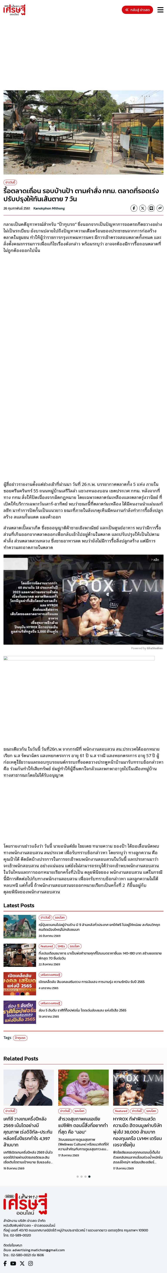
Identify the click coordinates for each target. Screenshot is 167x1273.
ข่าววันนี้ (10, 182)
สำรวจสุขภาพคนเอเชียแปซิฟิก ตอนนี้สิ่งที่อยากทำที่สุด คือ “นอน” (83, 1125)
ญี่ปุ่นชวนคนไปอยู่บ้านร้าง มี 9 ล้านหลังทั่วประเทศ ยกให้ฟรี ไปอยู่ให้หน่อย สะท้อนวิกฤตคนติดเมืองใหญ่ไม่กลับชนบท (99, 927)
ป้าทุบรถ (20, 1038)
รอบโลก (60, 917)
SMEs (61, 946)
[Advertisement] (85, 53)
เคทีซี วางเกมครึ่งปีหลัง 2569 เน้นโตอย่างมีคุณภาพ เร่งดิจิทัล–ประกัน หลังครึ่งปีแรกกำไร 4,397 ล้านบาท (27, 1131)
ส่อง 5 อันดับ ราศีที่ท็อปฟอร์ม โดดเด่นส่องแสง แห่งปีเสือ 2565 (82, 1010)
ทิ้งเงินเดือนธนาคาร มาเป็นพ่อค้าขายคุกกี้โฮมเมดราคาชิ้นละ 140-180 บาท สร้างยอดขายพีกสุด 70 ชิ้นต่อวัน (100, 956)
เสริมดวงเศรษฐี (50, 975)
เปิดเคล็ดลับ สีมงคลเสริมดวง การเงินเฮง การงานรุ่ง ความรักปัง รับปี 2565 (92, 981)
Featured (47, 946)
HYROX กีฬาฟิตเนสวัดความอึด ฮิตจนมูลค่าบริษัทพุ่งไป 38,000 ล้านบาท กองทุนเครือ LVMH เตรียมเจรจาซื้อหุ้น (137, 1131)
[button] (78, 1177)
